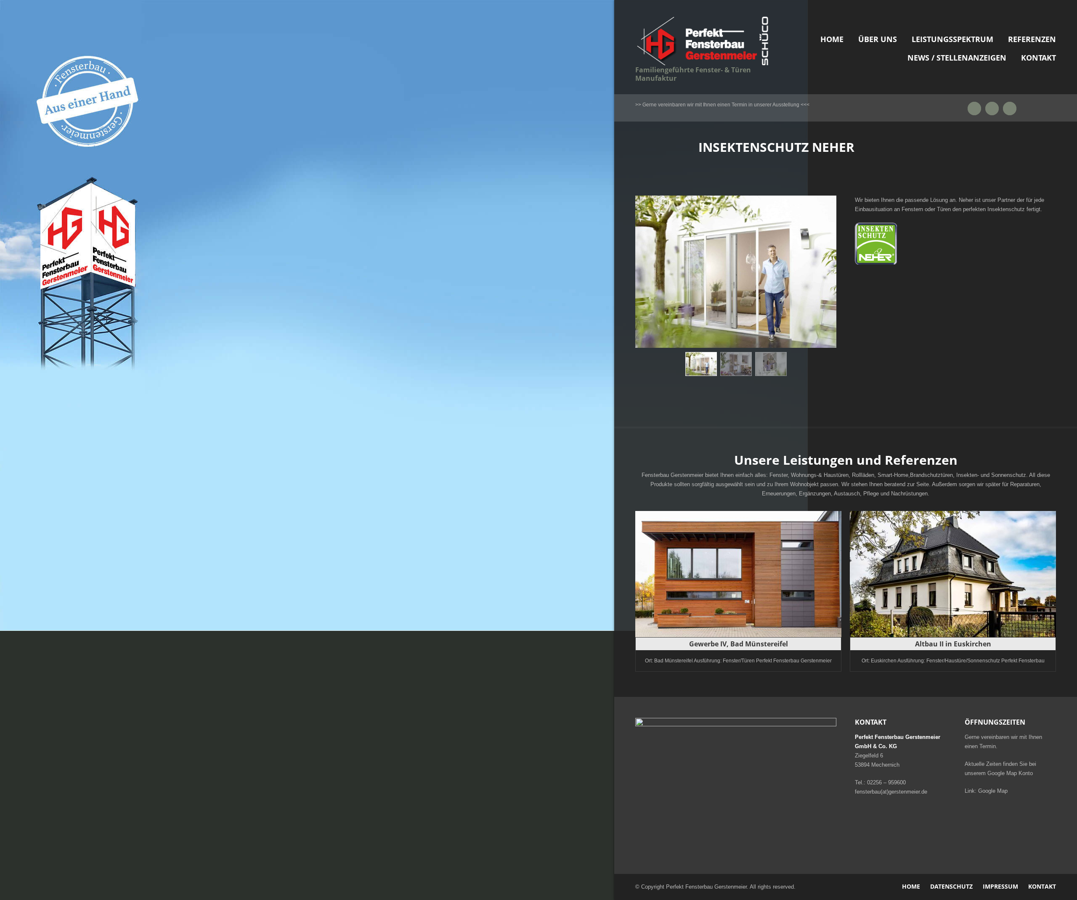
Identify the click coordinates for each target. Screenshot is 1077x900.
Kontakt (1038, 58)
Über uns (877, 39)
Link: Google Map (986, 791)
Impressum (1000, 886)
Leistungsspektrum (952, 39)
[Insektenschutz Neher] (701, 364)
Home (832, 39)
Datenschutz (951, 886)
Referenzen (1032, 39)
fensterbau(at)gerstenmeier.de (891, 792)
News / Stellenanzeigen (956, 58)
